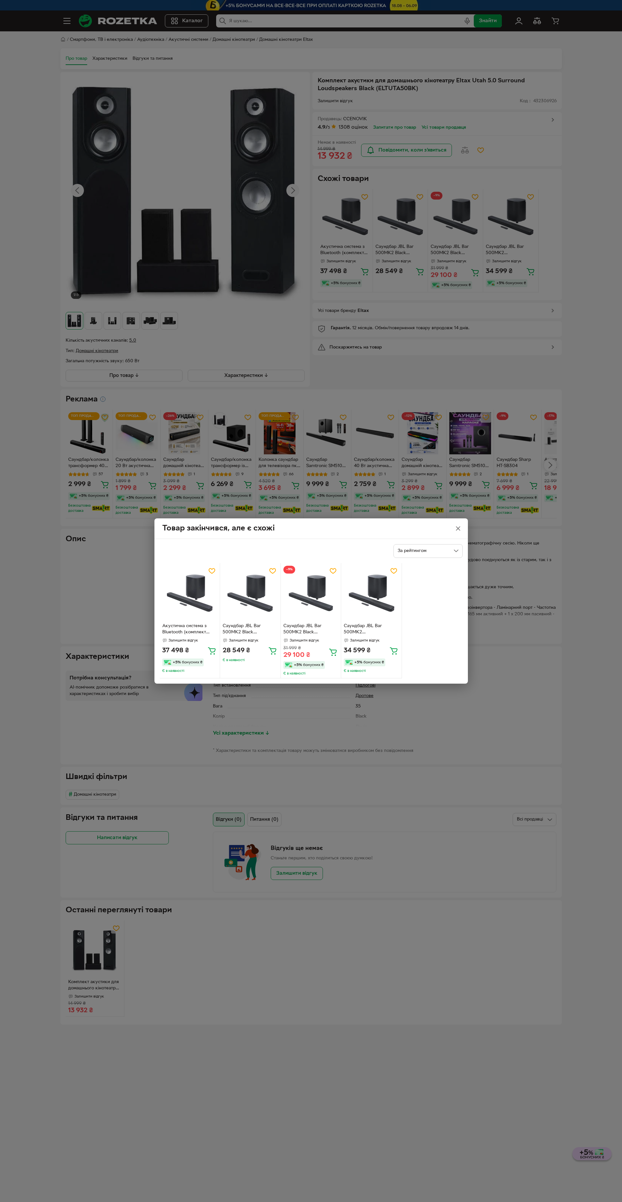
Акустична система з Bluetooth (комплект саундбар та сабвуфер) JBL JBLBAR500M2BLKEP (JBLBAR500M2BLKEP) (189, 630)
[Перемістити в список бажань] (212, 571)
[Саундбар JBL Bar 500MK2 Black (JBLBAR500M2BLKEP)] (250, 593)
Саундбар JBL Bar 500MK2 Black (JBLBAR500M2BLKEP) (247, 630)
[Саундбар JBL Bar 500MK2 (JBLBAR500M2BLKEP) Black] (371, 593)
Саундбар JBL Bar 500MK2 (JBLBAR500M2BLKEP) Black (368, 630)
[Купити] (212, 650)
